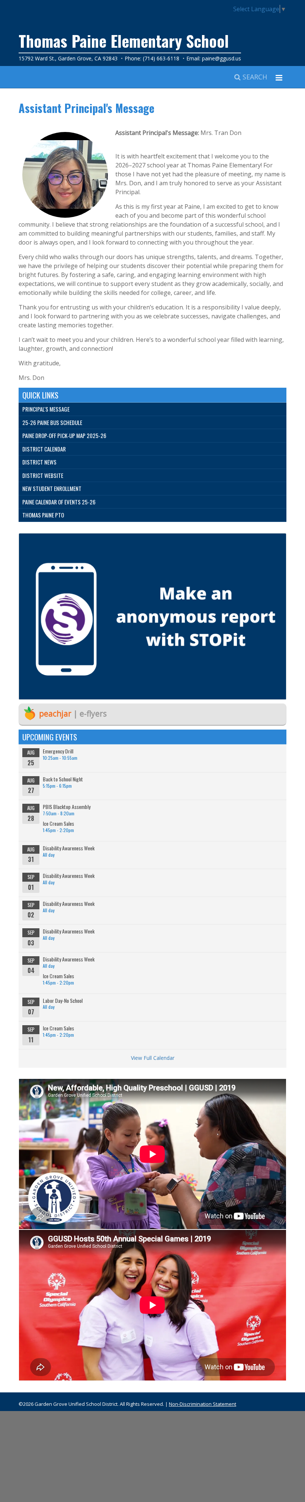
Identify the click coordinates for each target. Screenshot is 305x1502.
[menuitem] (152, 409)
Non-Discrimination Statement (202, 1404)
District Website (42, 475)
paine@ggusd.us (221, 58)
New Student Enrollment (51, 488)
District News (39, 462)
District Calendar (44, 449)
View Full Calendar (152, 1057)
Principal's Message (46, 409)
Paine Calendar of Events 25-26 (59, 502)
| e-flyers (73, 713)
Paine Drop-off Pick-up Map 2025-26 (64, 435)
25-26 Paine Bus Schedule (52, 422)
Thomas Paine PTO (43, 515)
